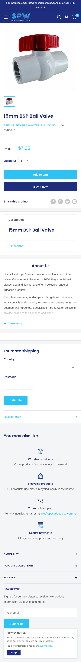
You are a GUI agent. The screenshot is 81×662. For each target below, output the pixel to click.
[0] (74, 17)
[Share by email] (74, 201)
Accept (14, 652)
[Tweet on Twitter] (67, 201)
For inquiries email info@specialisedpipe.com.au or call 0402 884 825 (40, 5)
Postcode (10, 376)
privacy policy (45, 646)
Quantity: (10, 160)
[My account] (66, 17)
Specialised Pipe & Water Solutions (30, 125)
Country (9, 359)
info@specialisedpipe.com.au (58, 513)
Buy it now (40, 186)
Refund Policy (12, 416)
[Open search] (59, 17)
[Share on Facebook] (53, 201)
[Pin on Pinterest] (60, 201)
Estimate (15, 400)
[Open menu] (6, 17)
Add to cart (40, 174)
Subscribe (16, 623)
